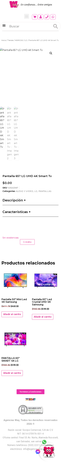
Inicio (3, 40)
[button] (26, 16)
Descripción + (14, 200)
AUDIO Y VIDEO (24, 191)
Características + (17, 212)
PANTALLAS (44, 191)
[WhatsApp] (46, 442)
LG (26, 40)
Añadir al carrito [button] (12, 314)
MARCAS (19, 40)
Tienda (10, 40)
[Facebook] (39, 452)
